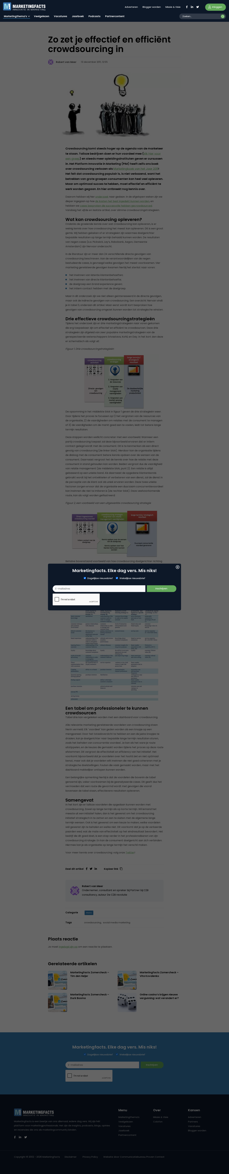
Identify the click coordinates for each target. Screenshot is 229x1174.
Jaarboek (78, 16)
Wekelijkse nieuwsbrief (132, 578)
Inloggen (217, 7)
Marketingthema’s (15, 16)
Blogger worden (152, 7)
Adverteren (131, 7)
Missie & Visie (173, 7)
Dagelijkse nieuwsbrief (100, 578)
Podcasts (94, 16)
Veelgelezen (41, 16)
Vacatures (60, 16)
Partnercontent (114, 16)
